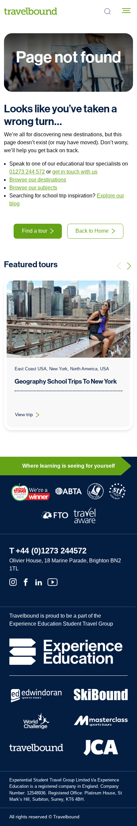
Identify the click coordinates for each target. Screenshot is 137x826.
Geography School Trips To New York (66, 381)
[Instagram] (13, 581)
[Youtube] (53, 581)
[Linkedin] (38, 581)
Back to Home (92, 231)
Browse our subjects (33, 187)
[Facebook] (25, 581)
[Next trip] (129, 266)
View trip (31, 416)
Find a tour (34, 231)
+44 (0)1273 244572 (51, 550)
